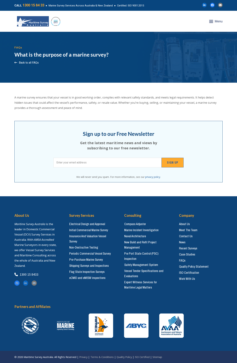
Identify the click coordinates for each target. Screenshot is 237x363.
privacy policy (152, 177)
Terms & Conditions (102, 357)
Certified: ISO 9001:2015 (130, 5)
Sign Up (172, 162)
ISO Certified (142, 357)
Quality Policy (124, 357)
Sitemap (157, 357)
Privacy (83, 357)
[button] (216, 21)
